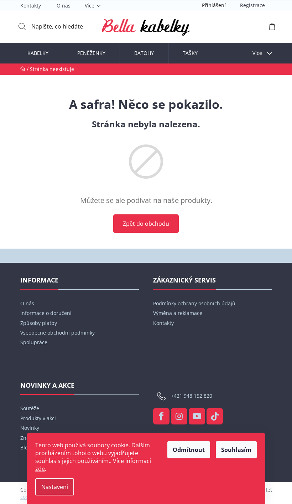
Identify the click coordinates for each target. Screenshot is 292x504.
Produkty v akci (38, 418)
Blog (25, 447)
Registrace (252, 5)
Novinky (29, 427)
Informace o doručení (46, 313)
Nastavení (54, 487)
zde (40, 469)
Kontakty (30, 5)
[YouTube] (197, 416)
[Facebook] (161, 416)
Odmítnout (189, 450)
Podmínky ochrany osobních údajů (194, 303)
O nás (64, 5)
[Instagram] (179, 416)
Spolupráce (33, 342)
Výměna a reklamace (177, 313)
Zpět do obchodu (146, 224)
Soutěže (29, 408)
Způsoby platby (38, 323)
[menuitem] (38, 53)
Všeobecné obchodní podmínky (57, 332)
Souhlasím (236, 450)
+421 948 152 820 (191, 395)
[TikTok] (215, 416)
